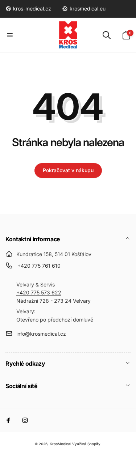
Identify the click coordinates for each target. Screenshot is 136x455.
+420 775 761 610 (39, 266)
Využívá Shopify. (87, 444)
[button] (10, 35)
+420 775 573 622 (38, 292)
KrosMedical (60, 444)
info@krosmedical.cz (41, 334)
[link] (28, 9)
